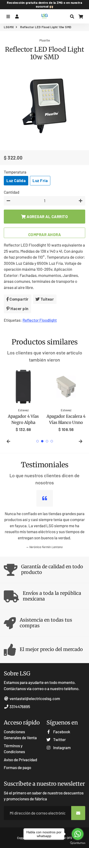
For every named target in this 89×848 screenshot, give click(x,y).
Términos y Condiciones (14, 748)
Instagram (61, 747)
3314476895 (19, 706)
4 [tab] (52, 441)
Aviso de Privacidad (20, 759)
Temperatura (15, 172)
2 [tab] (42, 441)
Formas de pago (17, 767)
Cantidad (11, 192)
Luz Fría (40, 180)
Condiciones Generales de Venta (20, 734)
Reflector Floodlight (40, 320)
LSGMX (9, 27)
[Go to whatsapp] (78, 834)
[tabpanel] (23, 400)
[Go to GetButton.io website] (77, 843)
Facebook (61, 731)
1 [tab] (37, 441)
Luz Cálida (16, 180)
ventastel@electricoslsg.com (34, 698)
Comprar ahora (44, 234)
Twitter (59, 739)
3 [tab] (47, 441)
